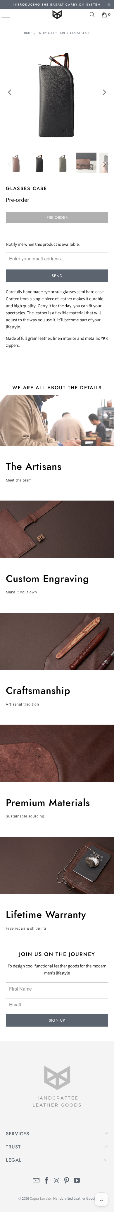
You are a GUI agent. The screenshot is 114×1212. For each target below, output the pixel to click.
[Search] (92, 15)
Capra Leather (40, 1198)
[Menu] (1, 15)
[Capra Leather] (57, 15)
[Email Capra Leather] (36, 1181)
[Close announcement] (109, 5)
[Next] (103, 92)
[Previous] (10, 92)
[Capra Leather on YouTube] (77, 1181)
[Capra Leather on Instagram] (56, 1181)
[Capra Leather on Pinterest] (67, 1181)
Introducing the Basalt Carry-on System (57, 4)
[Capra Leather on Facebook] (46, 1181)
